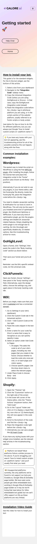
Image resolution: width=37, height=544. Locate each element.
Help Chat (10, 41)
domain (6, 307)
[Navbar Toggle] (32, 8)
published (12, 304)
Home (10, 51)
